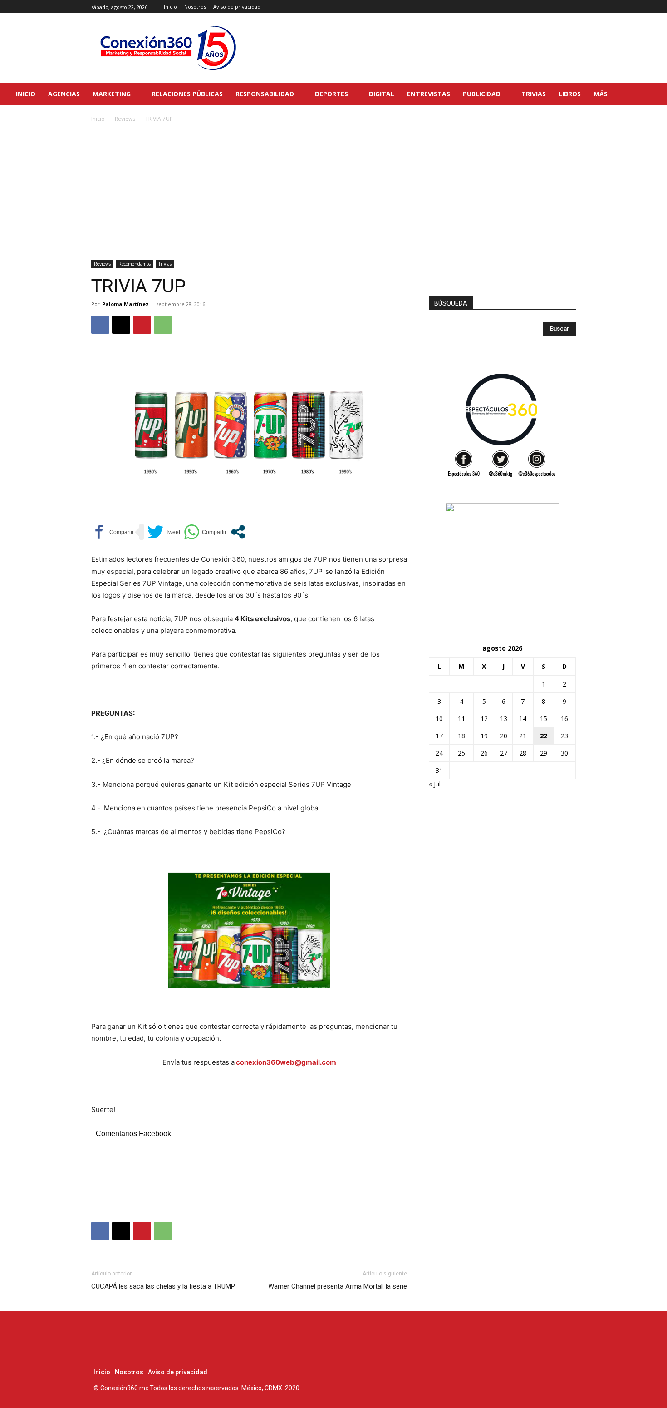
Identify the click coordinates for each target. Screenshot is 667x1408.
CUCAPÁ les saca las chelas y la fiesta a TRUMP (163, 1286)
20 (503, 735)
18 (461, 735)
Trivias (165, 264)
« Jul (435, 784)
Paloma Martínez (125, 304)
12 (484, 718)
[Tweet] (163, 532)
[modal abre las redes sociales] (238, 532)
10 (439, 718)
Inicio (98, 119)
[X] (570, 6)
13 (503, 718)
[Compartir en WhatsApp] (205, 532)
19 (484, 735)
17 (439, 735)
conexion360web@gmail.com (286, 1062)
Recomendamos (134, 264)
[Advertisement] (333, 192)
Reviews (125, 119)
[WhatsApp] (163, 325)
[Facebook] (550, 6)
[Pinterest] (142, 325)
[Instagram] (560, 6)
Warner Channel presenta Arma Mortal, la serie (337, 1286)
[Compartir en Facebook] (112, 532)
